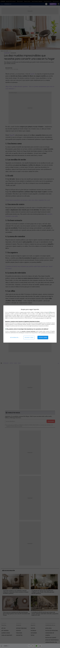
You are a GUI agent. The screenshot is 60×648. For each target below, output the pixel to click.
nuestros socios (23, 312)
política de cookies (39, 318)
